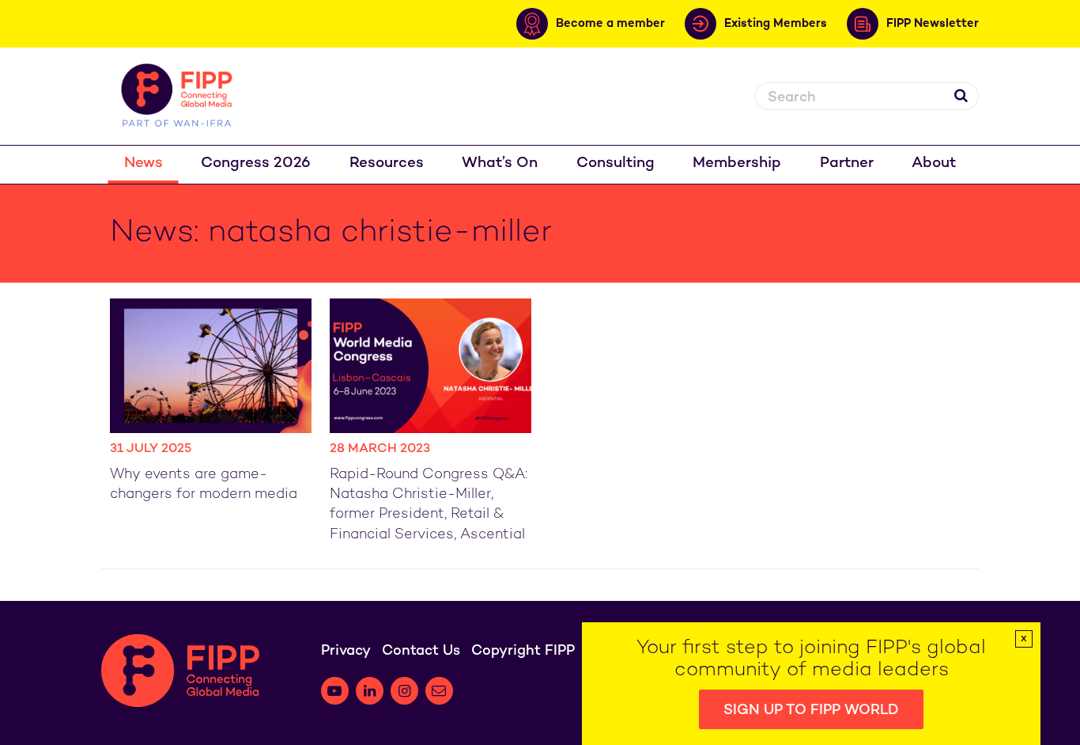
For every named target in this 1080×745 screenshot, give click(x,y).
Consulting (615, 163)
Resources (386, 163)
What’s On (500, 163)
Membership (737, 163)
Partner (847, 163)
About (934, 163)
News (143, 163)
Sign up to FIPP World (811, 710)
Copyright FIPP (523, 651)
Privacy (346, 651)
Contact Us (421, 651)
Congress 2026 (256, 163)
